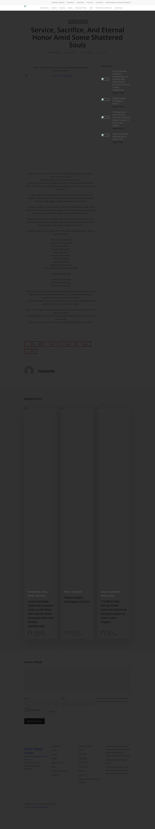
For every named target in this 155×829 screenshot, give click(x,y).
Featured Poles (34, 592)
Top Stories (40, 596)
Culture (104, 592)
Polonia (31, 596)
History (45, 592)
